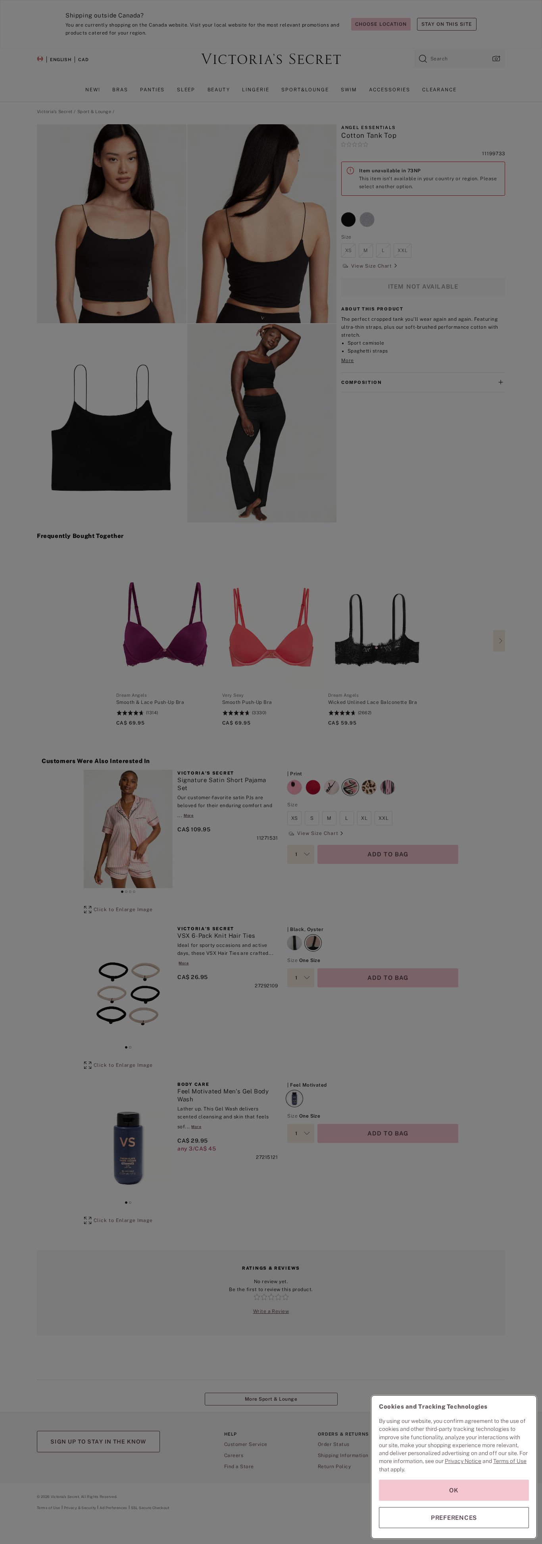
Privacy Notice (463, 1461)
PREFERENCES (454, 1517)
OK (454, 1490)
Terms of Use (510, 1461)
